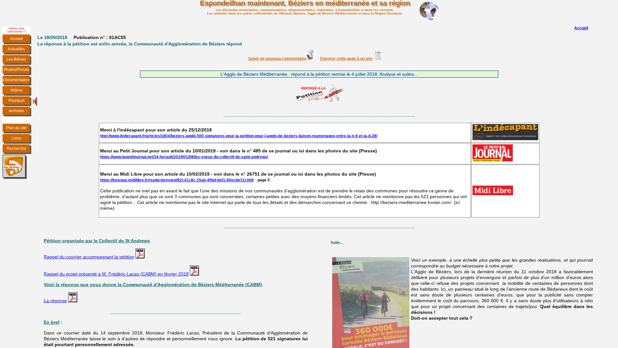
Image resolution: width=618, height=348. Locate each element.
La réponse (55, 300)
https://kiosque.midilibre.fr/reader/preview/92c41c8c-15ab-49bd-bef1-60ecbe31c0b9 (177, 180)
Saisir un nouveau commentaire (277, 58)
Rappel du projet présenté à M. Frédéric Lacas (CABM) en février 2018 (116, 273)
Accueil (581, 28)
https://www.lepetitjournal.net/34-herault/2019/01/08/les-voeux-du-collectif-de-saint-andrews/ (184, 157)
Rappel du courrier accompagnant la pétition (89, 256)
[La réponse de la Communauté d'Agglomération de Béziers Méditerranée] (72, 300)
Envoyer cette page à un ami (346, 58)
